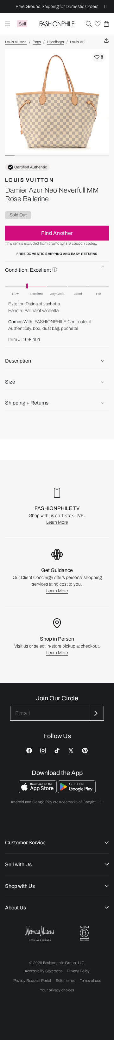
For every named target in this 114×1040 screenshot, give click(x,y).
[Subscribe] (96, 713)
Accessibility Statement (43, 971)
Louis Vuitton (16, 42)
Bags (37, 42)
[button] (88, 23)
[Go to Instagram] (43, 751)
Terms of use (90, 980)
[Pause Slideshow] (105, 6)
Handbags (55, 42)
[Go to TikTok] (57, 751)
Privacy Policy (78, 971)
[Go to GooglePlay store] (77, 791)
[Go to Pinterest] (85, 751)
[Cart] (106, 23)
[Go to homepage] (57, 24)
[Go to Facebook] (29, 751)
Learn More (57, 522)
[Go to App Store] (38, 791)
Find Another (57, 233)
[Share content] (106, 41)
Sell (22, 24)
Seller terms (65, 980)
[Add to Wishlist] (99, 57)
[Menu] (7, 23)
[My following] (97, 23)
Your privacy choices (57, 990)
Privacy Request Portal (32, 980)
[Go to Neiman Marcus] (39, 933)
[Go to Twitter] (71, 751)
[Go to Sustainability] (84, 933)
